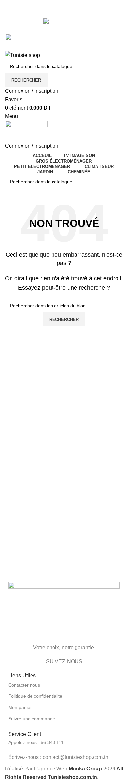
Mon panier (20, 707)
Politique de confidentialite (35, 696)
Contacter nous (24, 685)
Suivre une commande (31, 718)
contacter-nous (68, 21)
